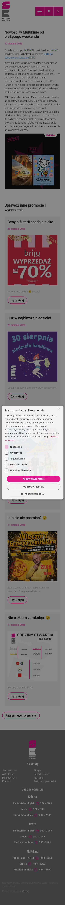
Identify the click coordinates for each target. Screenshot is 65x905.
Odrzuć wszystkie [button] (33, 486)
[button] (32, 494)
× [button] (58, 409)
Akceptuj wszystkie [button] (33, 479)
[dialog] (32, 452)
